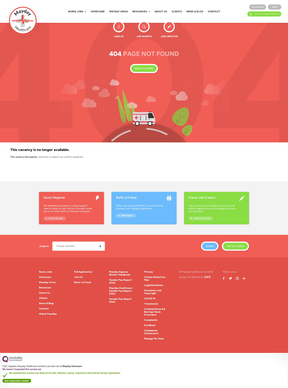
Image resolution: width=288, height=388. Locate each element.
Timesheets (151, 303)
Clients (177, 11)
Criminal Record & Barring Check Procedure (154, 312)
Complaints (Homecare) (151, 332)
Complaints (151, 320)
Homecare (98, 11)
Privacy (148, 271)
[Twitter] (230, 278)
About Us (160, 11)
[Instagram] (237, 278)
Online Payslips (48, 313)
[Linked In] (244, 278)
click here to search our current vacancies (60, 156)
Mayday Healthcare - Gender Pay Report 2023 (121, 291)
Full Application (83, 271)
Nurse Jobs (75, 11)
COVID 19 (149, 298)
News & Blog (194, 11)
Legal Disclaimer (153, 285)
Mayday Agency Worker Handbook (119, 273)
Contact (214, 11)
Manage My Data (154, 338)
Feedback (150, 325)
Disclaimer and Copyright (152, 292)
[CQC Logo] (12, 361)
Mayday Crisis (118, 11)
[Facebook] (223, 278)
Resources (139, 11)
